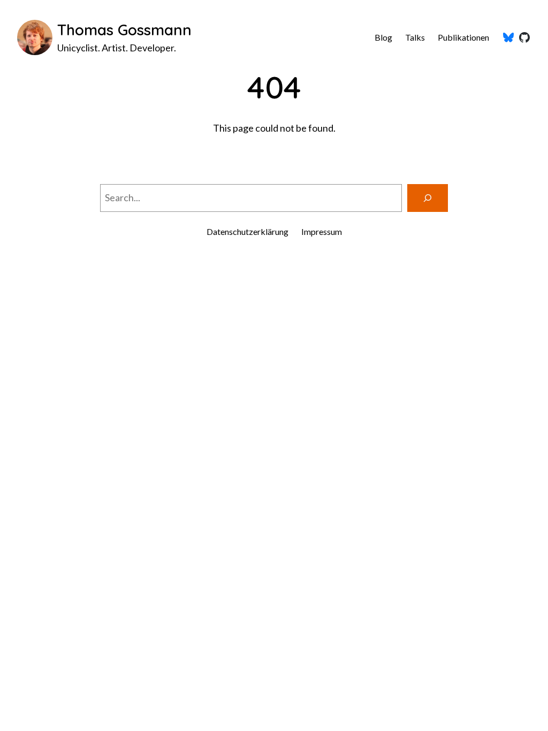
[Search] (427, 198)
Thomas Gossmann (124, 29)
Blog (383, 37)
